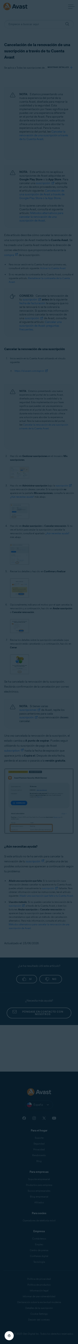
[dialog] (39, 672)
